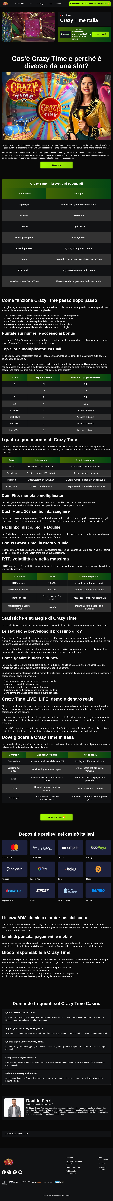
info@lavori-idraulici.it (102, 1168)
